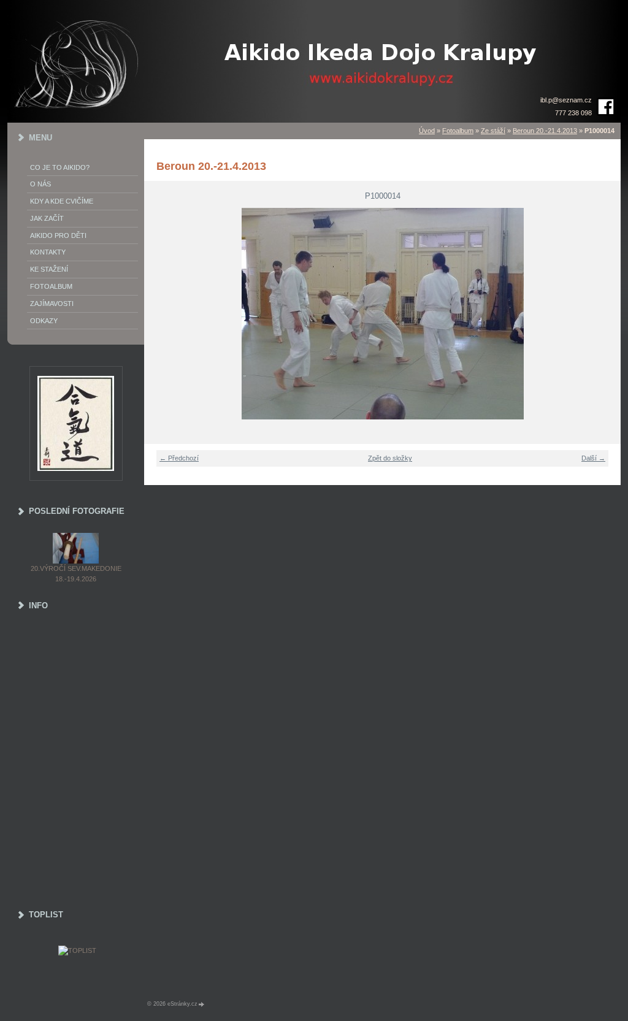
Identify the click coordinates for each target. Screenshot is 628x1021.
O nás (40, 184)
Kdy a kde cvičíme (61, 201)
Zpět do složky (390, 458)
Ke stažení (49, 269)
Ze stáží (493, 130)
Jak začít (47, 218)
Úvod (427, 130)
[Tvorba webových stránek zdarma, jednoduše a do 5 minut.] (201, 1004)
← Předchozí (179, 458)
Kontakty (48, 252)
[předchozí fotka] (161, 313)
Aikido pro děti (58, 235)
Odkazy (44, 320)
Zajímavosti (52, 303)
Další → (593, 458)
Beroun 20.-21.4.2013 (545, 130)
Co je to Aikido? (60, 167)
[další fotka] (604, 313)
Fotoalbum (457, 130)
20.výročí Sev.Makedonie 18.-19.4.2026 (76, 574)
